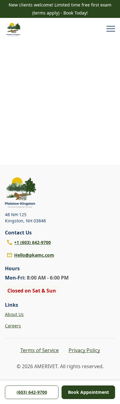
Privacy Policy (84, 350)
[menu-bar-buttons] (110, 29)
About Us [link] (14, 314)
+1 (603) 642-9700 (32, 242)
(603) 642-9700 (32, 392)
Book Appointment (88, 392)
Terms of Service (39, 350)
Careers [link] (13, 326)
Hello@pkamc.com (34, 255)
